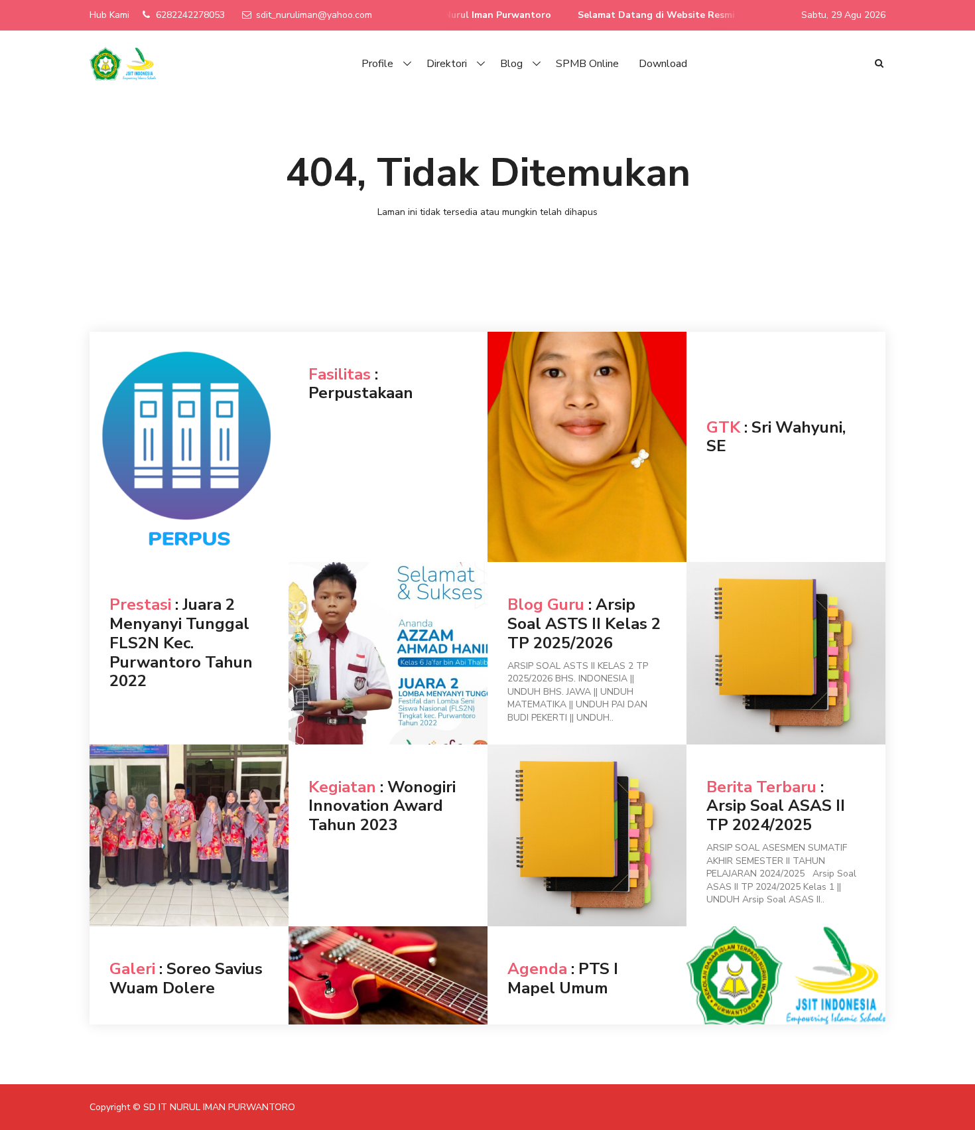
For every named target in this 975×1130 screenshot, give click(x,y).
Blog (511, 63)
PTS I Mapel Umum (562, 978)
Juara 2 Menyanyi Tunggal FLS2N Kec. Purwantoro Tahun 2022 (181, 642)
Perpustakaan (360, 392)
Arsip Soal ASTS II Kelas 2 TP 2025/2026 (584, 624)
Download (663, 63)
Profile (377, 63)
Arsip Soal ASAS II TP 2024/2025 (775, 815)
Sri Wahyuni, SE (776, 437)
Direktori (446, 63)
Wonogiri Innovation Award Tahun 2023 (382, 806)
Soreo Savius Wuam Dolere (186, 978)
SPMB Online (587, 63)
